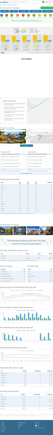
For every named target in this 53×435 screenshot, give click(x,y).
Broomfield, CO (3, 375)
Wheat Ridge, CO (4, 382)
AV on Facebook (38, 425)
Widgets (19, 426)
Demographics (23, 11)
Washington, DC (3, 399)
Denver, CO (3, 408)
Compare (26, 145)
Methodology (3, 426)
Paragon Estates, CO (4, 373)
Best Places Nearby (35, 11)
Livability (13, 11)
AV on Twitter (36, 425)
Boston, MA (3, 401)
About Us (2, 424)
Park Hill (23, 103)
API (18, 428)
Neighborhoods (47, 11)
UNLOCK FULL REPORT (47, 7)
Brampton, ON (3, 396)
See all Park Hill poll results (26, 173)
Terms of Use (3, 428)
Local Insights (20, 424)
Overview (4, 11)
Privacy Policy (3, 429)
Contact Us (3, 431)
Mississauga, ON (4, 403)
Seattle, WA (3, 406)
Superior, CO (3, 380)
